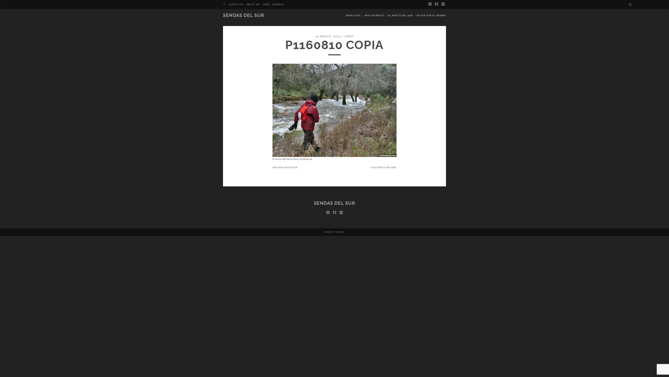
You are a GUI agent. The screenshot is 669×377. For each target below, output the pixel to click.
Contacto (236, 4)
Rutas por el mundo (431, 15)
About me (253, 4)
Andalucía (352, 15)
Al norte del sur (400, 15)
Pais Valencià (374, 15)
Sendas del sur (243, 15)
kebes (340, 232)
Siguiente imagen (383, 167)
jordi (349, 36)
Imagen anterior (285, 167)
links (266, 4)
